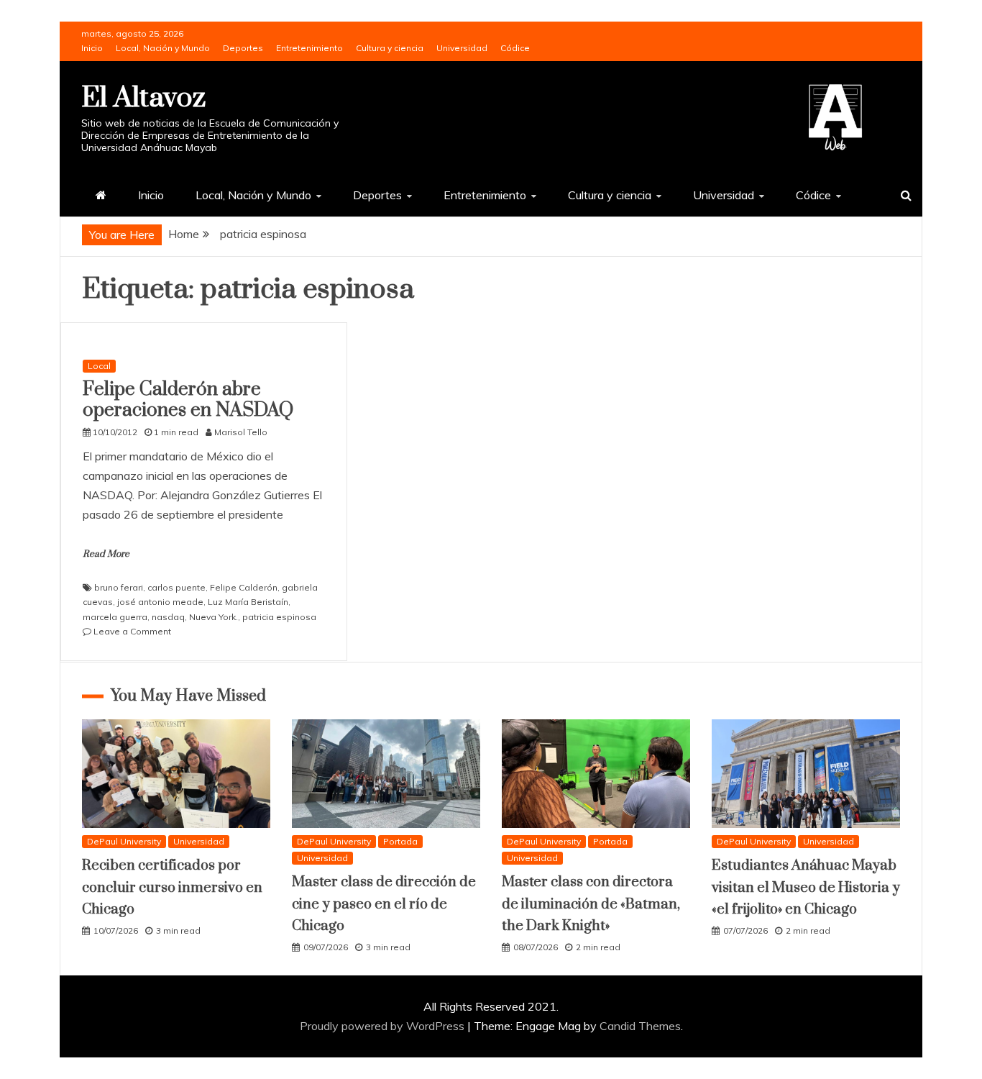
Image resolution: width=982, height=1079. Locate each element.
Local (99, 365)
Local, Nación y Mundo (163, 47)
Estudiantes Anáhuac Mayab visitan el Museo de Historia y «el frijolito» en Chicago (806, 888)
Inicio (92, 47)
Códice (515, 47)
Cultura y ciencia (389, 47)
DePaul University (124, 841)
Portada (400, 841)
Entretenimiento (309, 47)
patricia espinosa (279, 616)
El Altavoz (143, 98)
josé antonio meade (160, 601)
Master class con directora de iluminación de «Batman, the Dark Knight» (591, 904)
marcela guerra (115, 616)
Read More (106, 554)
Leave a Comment (132, 631)
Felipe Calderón (243, 587)
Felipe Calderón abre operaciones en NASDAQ (188, 400)
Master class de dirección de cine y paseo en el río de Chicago (384, 904)
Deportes (243, 47)
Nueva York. (213, 616)
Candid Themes (640, 1026)
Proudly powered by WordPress (383, 1026)
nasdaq (168, 616)
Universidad (461, 47)
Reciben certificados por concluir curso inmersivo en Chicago (172, 888)
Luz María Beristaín (248, 601)
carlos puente (176, 587)
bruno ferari (118, 587)
